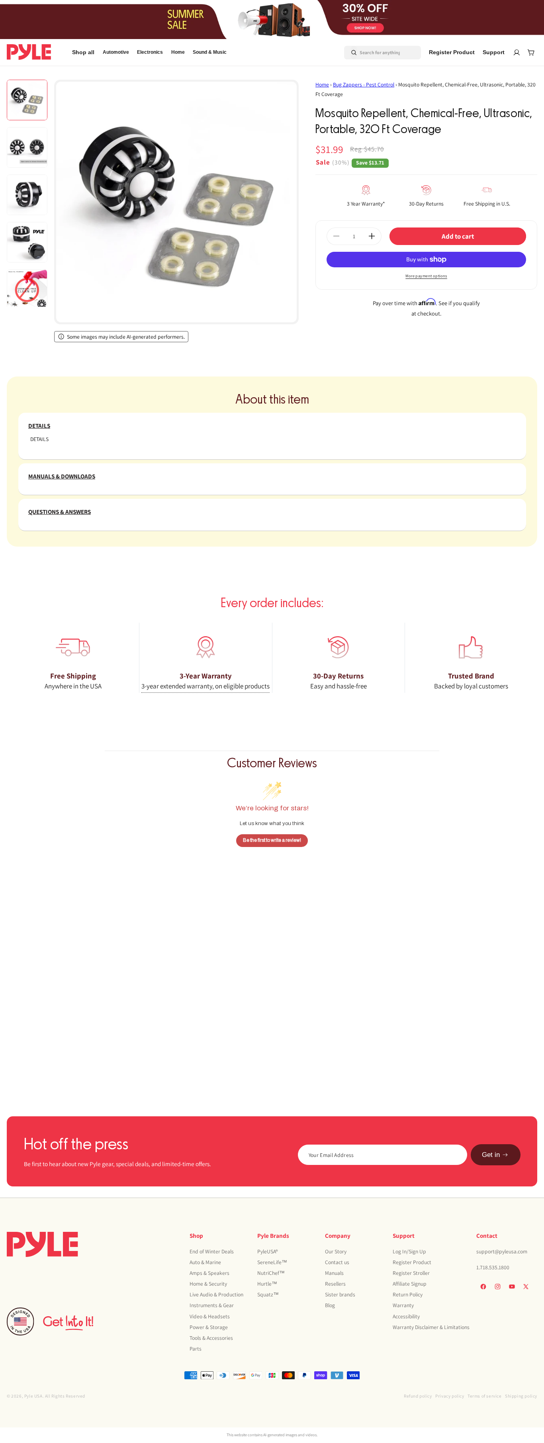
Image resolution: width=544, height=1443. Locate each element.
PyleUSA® (267, 1251)
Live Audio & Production (216, 1294)
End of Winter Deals (212, 1251)
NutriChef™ (271, 1272)
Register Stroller (411, 1272)
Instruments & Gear (212, 1305)
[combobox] (373, 52)
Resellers (335, 1283)
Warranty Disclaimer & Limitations (431, 1326)
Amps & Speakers (209, 1272)
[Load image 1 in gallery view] (27, 100)
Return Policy (408, 1294)
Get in (491, 1155)
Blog (330, 1305)
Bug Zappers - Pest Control (363, 84)
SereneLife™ (272, 1261)
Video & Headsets (210, 1315)
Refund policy (418, 1396)
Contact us (337, 1261)
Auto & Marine (205, 1261)
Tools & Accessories (211, 1337)
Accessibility (406, 1315)
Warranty (403, 1305)
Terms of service (485, 1396)
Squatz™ (268, 1294)
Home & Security (208, 1283)
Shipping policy (521, 1396)
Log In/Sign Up (409, 1251)
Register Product (412, 1261)
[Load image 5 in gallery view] (27, 289)
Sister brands (340, 1294)
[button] (116, 52)
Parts (196, 1348)
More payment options (426, 275)
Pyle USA (33, 1396)
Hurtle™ (267, 1283)
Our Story (335, 1251)
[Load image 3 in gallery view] (27, 194)
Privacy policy (449, 1396)
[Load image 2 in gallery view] (27, 147)
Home (322, 84)
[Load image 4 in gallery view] (27, 242)
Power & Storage (209, 1326)
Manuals (334, 1272)
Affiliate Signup (410, 1283)
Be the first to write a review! (272, 840)
